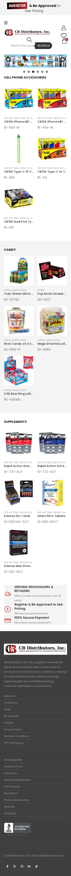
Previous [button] (9, 60)
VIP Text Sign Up (14, 743)
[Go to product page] (19, 98)
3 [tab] (33, 72)
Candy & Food (19, 290)
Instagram (22, 866)
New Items (10, 793)
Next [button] (62, 60)
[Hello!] (63, 28)
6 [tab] (47, 72)
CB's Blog (10, 813)
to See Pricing (35, 8)
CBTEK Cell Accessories (32, 118)
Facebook (7, 866)
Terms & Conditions (16, 736)
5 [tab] (42, 72)
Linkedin (29, 866)
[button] (7, 22)
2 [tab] (29, 72)
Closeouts (10, 773)
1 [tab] (24, 72)
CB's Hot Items (11, 118)
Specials (9, 806)
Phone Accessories (16, 800)
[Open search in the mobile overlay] (29, 45)
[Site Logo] (27, 32)
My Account (11, 716)
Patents (9, 723)
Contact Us (11, 703)
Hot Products (12, 786)
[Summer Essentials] (35, 61)
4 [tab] (38, 72)
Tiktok (36, 866)
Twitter (15, 866)
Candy (7, 290)
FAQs (7, 709)
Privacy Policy (12, 729)
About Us (9, 696)
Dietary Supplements (17, 780)
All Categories (13, 760)
